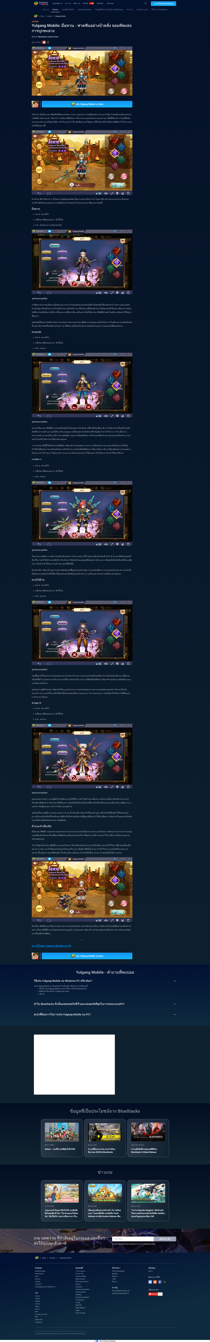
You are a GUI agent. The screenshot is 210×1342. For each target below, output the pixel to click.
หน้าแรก (45, 10)
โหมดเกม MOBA (81, 1276)
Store (88, 3)
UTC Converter (80, 1313)
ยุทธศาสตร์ (38, 1319)
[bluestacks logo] (41, 3)
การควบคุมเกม (80, 1271)
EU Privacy (65, 1333)
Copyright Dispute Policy (54, 1333)
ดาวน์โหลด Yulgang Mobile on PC (51, 945)
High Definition (80, 1308)
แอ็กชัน (37, 1298)
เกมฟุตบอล (38, 1322)
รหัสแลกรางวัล (142, 10)
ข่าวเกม (130, 10)
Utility (77, 1310)
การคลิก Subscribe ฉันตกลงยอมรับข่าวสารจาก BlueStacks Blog (133, 1244)
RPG (36, 1312)
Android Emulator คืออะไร (120, 1293)
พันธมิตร (100, 3)
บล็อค (75, 3)
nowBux (37, 1281)
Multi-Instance (80, 1279)
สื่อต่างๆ (114, 1281)
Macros (78, 1284)
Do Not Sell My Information (77, 1333)
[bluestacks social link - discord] (150, 1282)
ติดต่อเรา (115, 1276)
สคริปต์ (78, 1302)
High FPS (79, 1305)
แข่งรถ (37, 1309)
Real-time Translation (82, 1289)
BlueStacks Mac (40, 1271)
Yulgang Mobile (60, 16)
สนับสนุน (110, 3)
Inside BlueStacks (85, 10)
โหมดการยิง (79, 1274)
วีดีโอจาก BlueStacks (159, 10)
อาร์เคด (37, 1304)
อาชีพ (114, 1279)
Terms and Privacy (40, 1333)
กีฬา (36, 1317)
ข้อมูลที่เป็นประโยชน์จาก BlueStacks (109, 10)
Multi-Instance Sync (82, 1281)
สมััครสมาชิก (164, 1239)
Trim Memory (80, 1300)
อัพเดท (150, 1271)
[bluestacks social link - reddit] (155, 1282)
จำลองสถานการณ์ (41, 1314)
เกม (66, 3)
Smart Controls (81, 1292)
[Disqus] (74, 1064)
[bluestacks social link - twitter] (164, 1282)
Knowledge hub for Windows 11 (45, 1287)
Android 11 (38, 1284)
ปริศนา (37, 1306)
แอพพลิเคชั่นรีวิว (68, 10)
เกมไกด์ (146, 49)
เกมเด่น (37, 1296)
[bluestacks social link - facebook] (160, 1282)
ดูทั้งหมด (162, 230)
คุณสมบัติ (56, 3)
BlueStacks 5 (39, 1274)
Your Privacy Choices (107, 1341)
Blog (42, 16)
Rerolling (78, 1294)
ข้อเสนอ (37, 1279)
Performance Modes (82, 1297)
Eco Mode (79, 1287)
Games (55, 10)
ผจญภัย (37, 1301)
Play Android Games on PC (121, 1291)
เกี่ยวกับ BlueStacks (118, 1271)
